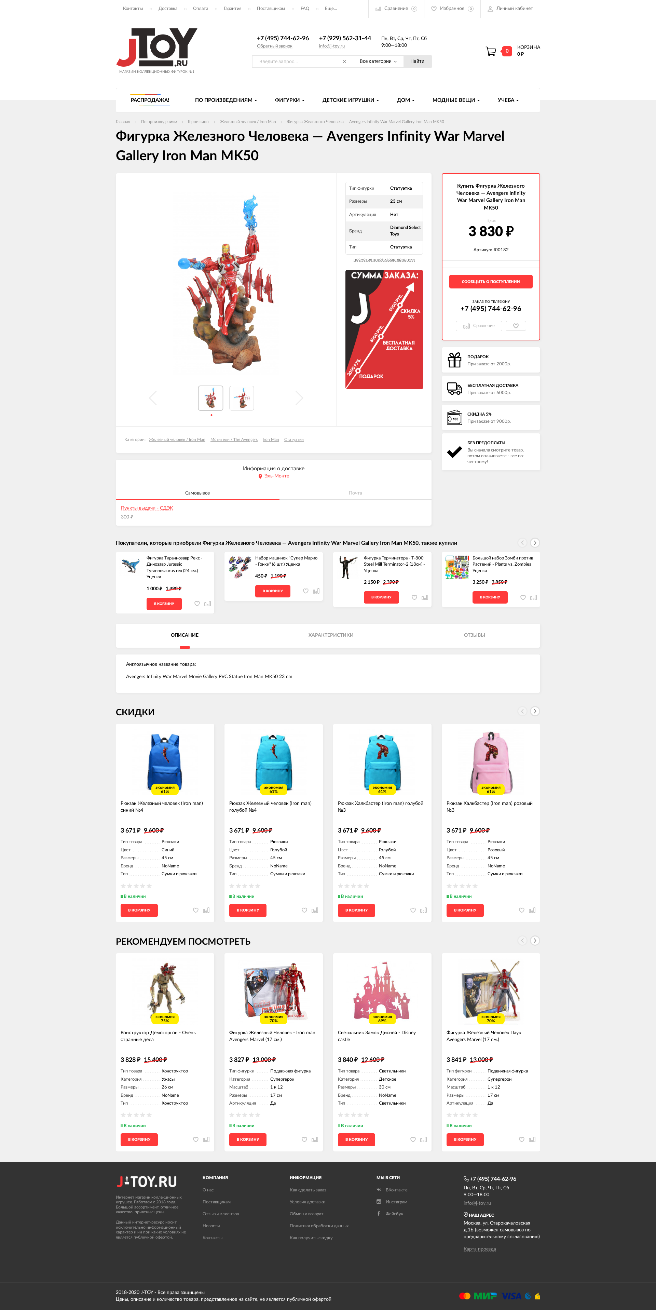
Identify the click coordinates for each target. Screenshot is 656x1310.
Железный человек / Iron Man (177, 439)
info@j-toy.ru (332, 46)
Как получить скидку (311, 1238)
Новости (211, 1226)
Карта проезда (480, 1249)
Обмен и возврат (307, 1214)
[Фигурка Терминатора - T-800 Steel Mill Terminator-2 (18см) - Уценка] (348, 567)
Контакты (133, 8)
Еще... (331, 8)
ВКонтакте (397, 1190)
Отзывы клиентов (221, 1214)
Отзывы (474, 635)
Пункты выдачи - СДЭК (147, 508)
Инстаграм (396, 1202)
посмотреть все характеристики (384, 259)
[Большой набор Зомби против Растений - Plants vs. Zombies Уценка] (457, 567)
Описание (185, 635)
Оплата (200, 8)
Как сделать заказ (308, 1190)
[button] (535, 543)
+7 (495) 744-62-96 (283, 39)
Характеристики (331, 635)
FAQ (305, 8)
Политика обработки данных (319, 1226)
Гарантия (232, 8)
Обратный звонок (274, 46)
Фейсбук (395, 1214)
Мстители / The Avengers (234, 439)
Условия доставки (307, 1202)
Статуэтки (294, 439)
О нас (208, 1190)
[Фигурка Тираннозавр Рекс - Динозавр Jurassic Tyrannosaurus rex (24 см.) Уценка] (131, 567)
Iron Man (271, 439)
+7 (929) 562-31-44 (345, 39)
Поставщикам (271, 8)
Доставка (168, 8)
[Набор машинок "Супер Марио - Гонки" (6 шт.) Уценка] (240, 567)
